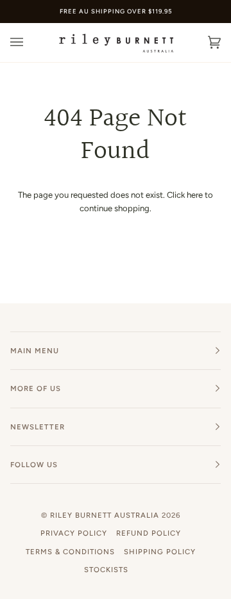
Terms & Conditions (70, 551)
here (195, 195)
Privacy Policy (73, 533)
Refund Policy (148, 533)
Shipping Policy (160, 551)
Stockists (106, 569)
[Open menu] (29, 42)
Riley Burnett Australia (104, 515)
